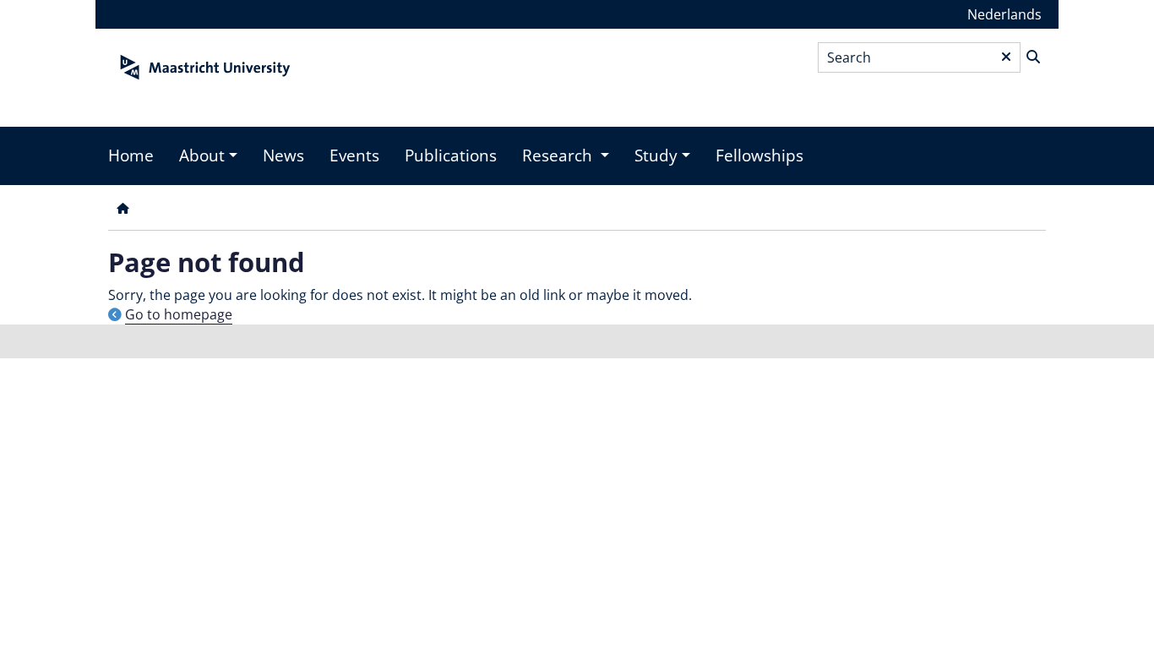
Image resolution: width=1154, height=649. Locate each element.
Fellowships (759, 155)
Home (131, 155)
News (283, 155)
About (202, 155)
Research (559, 155)
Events (354, 155)
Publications (451, 155)
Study (656, 155)
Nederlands (1004, 14)
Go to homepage (178, 314)
